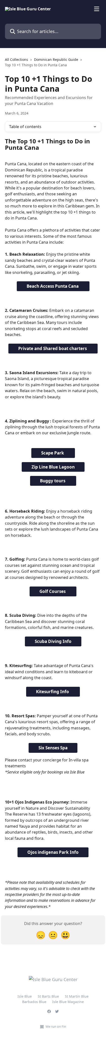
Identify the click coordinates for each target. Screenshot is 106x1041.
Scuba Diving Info (53, 641)
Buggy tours (53, 481)
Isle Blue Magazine (68, 1001)
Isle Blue (25, 996)
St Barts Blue (48, 996)
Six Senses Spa (53, 748)
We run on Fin (56, 1026)
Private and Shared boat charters (53, 348)
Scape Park (53, 453)
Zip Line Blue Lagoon (53, 467)
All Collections (16, 59)
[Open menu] (96, 9)
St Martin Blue (76, 996)
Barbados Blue (34, 1001)
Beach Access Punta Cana (53, 286)
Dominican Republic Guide (56, 59)
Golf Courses (53, 591)
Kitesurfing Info (53, 691)
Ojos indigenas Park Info (53, 852)
